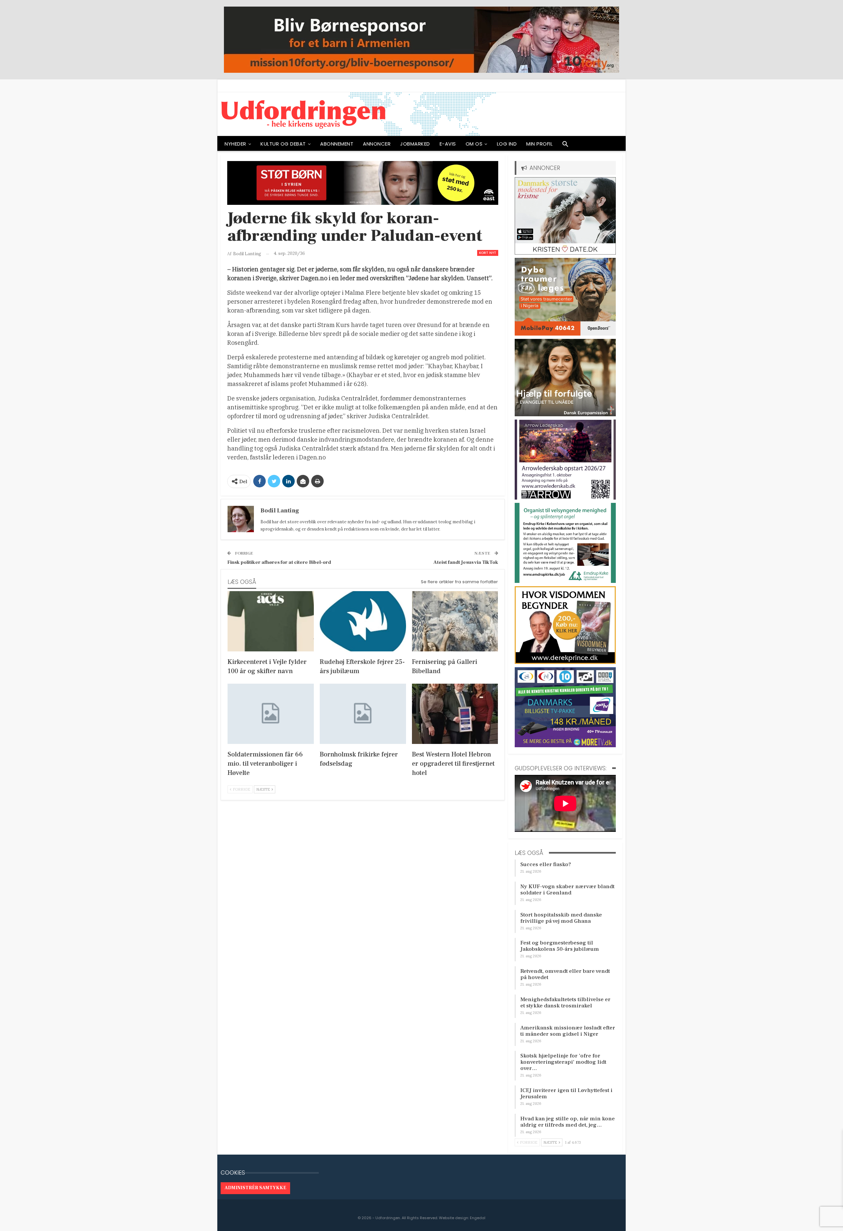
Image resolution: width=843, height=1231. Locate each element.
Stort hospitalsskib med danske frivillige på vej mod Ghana (561, 918)
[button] (565, 145)
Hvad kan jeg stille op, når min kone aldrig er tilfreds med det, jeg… (567, 1122)
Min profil (539, 143)
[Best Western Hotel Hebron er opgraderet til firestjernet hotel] (455, 714)
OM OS (474, 143)
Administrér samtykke (255, 1188)
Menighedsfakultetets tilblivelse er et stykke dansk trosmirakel (565, 1002)
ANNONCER (377, 143)
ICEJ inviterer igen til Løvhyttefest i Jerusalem (566, 1093)
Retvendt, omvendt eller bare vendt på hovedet (565, 974)
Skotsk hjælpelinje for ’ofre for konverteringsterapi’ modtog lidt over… (563, 1062)
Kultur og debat (283, 143)
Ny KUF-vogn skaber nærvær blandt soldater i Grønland (567, 889)
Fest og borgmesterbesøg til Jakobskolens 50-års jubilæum (559, 946)
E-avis (448, 143)
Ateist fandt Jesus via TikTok (465, 562)
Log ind (507, 143)
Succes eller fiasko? (545, 864)
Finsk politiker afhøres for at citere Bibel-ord (279, 562)
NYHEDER (235, 143)
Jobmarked (415, 143)
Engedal (477, 1217)
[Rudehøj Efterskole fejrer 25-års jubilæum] (363, 621)
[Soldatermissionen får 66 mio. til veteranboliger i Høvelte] (271, 714)
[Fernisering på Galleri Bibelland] (455, 621)
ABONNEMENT (336, 143)
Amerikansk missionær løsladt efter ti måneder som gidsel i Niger (567, 1031)
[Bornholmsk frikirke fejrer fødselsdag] (363, 714)
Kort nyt (487, 252)
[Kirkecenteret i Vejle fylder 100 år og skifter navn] (271, 621)
